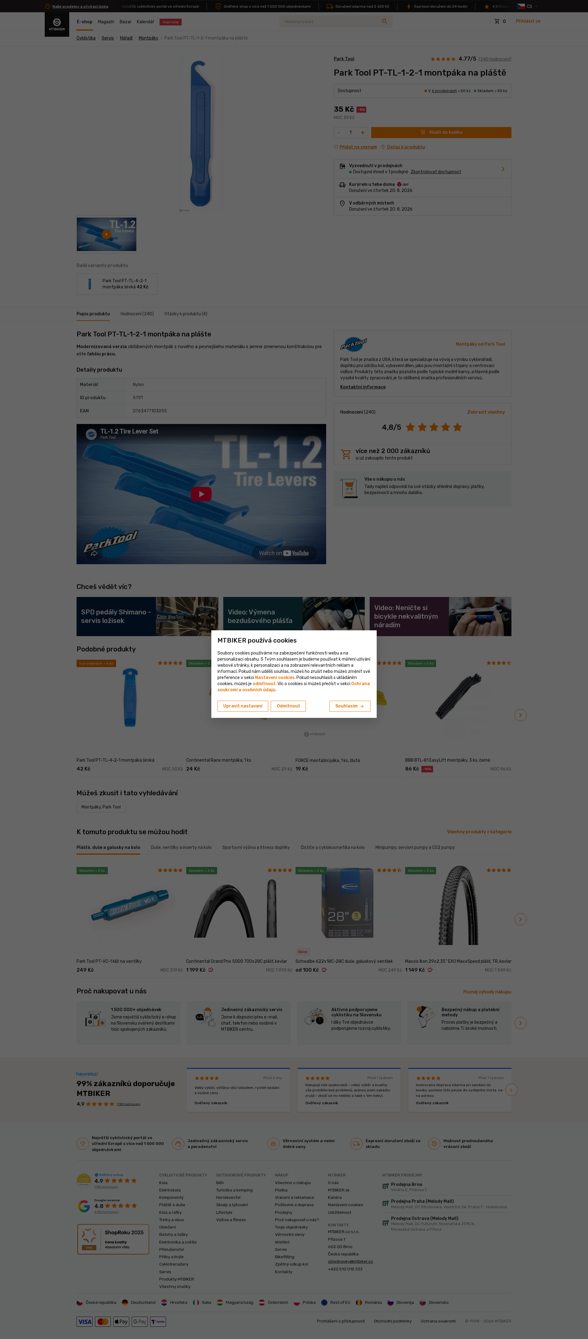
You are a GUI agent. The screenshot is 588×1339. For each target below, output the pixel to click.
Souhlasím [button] (350, 706)
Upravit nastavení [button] (242, 706)
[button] (264, 683)
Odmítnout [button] (288, 706)
